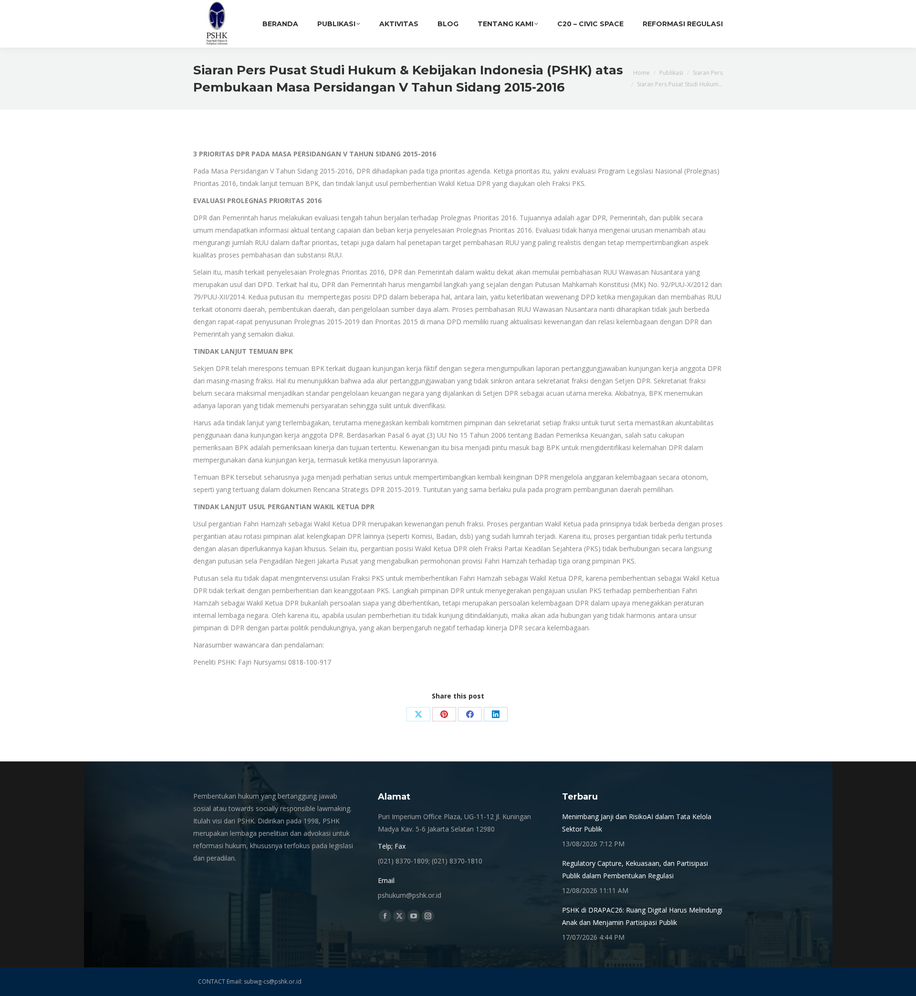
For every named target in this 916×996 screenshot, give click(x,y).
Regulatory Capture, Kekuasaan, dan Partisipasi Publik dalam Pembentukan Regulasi (635, 869)
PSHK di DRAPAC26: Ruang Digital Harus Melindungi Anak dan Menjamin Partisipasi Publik (642, 916)
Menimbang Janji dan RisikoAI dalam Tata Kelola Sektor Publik (636, 822)
